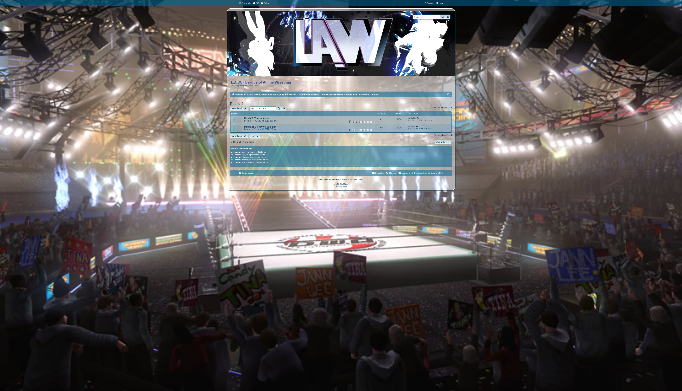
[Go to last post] (418, 118)
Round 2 (236, 104)
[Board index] (344, 45)
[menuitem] (255, 3)
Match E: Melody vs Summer (260, 126)
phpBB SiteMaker (341, 184)
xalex (249, 121)
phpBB (331, 179)
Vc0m (412, 126)
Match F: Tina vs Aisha (256, 118)
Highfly (413, 118)
